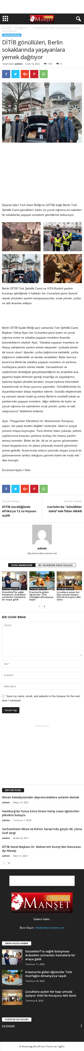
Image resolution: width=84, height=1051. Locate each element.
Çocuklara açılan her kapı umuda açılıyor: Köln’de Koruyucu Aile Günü (69, 596)
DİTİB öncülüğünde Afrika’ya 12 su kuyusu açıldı (19, 511)
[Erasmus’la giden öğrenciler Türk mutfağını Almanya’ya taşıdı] (42, 580)
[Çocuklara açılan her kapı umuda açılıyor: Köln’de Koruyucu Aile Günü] (69, 580)
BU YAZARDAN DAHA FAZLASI (55, 565)
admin (18, 63)
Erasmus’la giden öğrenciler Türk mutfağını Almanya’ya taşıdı (41, 596)
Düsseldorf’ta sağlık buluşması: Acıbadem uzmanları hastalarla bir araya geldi (14, 596)
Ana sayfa (6, 27)
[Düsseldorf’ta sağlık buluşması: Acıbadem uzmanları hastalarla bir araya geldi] (14, 580)
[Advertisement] (42, 7)
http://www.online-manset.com (42, 553)
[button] (77, 19)
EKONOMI (8, 1026)
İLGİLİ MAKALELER (21, 565)
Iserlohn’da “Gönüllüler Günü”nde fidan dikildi (64, 509)
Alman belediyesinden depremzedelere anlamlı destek (40, 797)
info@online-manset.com (49, 927)
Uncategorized (21, 27)
